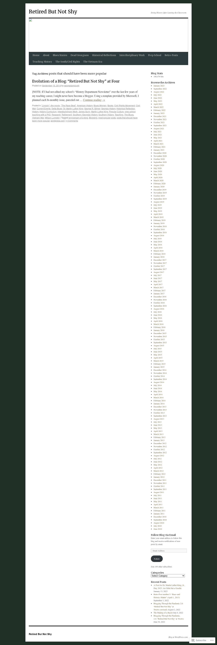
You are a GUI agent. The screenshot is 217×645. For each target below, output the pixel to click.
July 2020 (158, 168)
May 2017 (158, 281)
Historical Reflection (125, 108)
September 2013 (160, 415)
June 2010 (158, 528)
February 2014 (159, 400)
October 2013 (159, 412)
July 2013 (158, 421)
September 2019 (160, 198)
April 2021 (158, 140)
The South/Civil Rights (67, 61)
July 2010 (158, 525)
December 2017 (160, 259)
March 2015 (158, 360)
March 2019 (158, 217)
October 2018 (159, 229)
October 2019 (159, 195)
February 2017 (159, 290)
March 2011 (158, 507)
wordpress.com (58, 120)
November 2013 (160, 409)
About (46, 55)
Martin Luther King (99, 111)
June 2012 (158, 461)
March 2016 (158, 324)
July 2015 (158, 348)
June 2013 (158, 425)
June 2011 (158, 498)
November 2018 (160, 226)
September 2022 (160, 88)
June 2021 (158, 134)
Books (110, 105)
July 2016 (158, 311)
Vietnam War (38, 117)
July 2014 (158, 385)
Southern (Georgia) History (85, 114)
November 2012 (160, 446)
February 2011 (159, 510)
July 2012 (158, 458)
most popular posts (107, 117)
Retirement (67, 114)
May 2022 (158, 101)
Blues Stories (60, 55)
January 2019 (159, 223)
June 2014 (158, 388)
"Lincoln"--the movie (50, 105)
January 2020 (159, 186)
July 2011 (158, 495)
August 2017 (159, 272)
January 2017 (159, 293)
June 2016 (158, 314)
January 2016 (159, 330)
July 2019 (158, 204)
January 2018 (159, 256)
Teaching (119, 114)
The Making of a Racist (163, 612)
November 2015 (160, 336)
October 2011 (159, 486)
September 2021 (160, 125)
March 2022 (158, 107)
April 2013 (158, 431)
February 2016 (159, 327)
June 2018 (158, 241)
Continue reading (94, 100)
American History (85, 105)
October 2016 (159, 302)
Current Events (44, 108)
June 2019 (158, 208)
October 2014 (159, 376)
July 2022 (158, 94)
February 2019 (159, 220)
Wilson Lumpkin (52, 117)
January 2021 (159, 149)
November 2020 (160, 156)
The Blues (129, 114)
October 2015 (159, 339)
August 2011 (159, 492)
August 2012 (159, 455)
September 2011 (160, 489)
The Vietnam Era (92, 61)
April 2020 (158, 177)
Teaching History (42, 61)
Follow (157, 558)
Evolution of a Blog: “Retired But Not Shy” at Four (76, 81)
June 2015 (158, 351)
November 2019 (160, 192)
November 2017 (160, 263)
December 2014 (160, 370)
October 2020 (159, 159)
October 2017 (159, 266)
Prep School (154, 55)
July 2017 (158, 275)
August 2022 (159, 91)
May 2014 (158, 391)
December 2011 (160, 480)
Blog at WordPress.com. (178, 637)
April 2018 (158, 247)
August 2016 (159, 308)
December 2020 (160, 152)
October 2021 (159, 122)
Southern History (106, 114)
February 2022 (159, 110)
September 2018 (160, 232)
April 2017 (158, 284)
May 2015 (158, 354)
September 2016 (160, 305)
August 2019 (159, 201)
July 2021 (158, 131)
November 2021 (160, 119)
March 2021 (158, 143)
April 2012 (158, 467)
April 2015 (158, 357)
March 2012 (158, 470)
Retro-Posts (171, 55)
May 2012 (158, 464)
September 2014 (160, 379)
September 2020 (160, 162)
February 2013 (159, 437)
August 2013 (159, 418)
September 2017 (160, 269)
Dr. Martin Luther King (73, 108)
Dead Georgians (80, 55)
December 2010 (160, 516)
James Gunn (84, 111)
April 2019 (158, 214)
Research (56, 114)
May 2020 (158, 174)
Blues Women (100, 105)
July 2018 (158, 238)
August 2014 (159, 382)
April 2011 (158, 504)
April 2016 (158, 321)
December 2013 (160, 406)
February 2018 (159, 253)
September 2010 (160, 519)
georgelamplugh (71, 85)
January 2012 (159, 477)
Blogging (93, 117)
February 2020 (159, 183)
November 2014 (160, 373)
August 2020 (159, 165)
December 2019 (160, 189)
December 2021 (160, 116)
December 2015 (160, 333)
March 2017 (158, 287)
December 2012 (160, 443)
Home (36, 55)
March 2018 (158, 250)
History (35, 111)
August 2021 (159, 128)
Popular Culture (116, 111)
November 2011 (160, 483)
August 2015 (159, 345)
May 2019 (158, 211)
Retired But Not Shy (53, 11)
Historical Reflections (104, 55)
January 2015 (159, 366)
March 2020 (158, 180)
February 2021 (159, 146)
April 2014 (158, 394)
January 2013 (159, 440)
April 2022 (158, 104)
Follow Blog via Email (163, 534)
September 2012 (160, 452)
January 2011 (159, 513)
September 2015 (160, 342)
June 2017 (158, 278)
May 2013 (158, 428)
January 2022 (159, 113)
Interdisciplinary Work (132, 55)
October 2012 (159, 449)
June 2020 (158, 171)
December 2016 (160, 296)
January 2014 (159, 403)
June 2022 (158, 97)
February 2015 (159, 363)
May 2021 (158, 137)
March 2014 (158, 397)
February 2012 (159, 473)
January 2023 (159, 85)
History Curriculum (48, 111)
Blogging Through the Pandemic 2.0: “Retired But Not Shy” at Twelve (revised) (168, 606)
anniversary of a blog (78, 117)
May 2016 (158, 318)
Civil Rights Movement (124, 105)
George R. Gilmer (92, 108)
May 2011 (158, 501)
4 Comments (72, 120)
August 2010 (159, 522)
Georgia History (108, 108)
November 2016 (160, 299)
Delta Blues (57, 108)
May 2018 (158, 244)
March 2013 (158, 434)
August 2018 (159, 235)
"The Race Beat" (68, 105)
